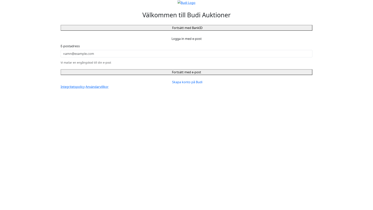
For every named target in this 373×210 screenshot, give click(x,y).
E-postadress (70, 46)
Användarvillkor (97, 87)
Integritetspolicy (73, 87)
